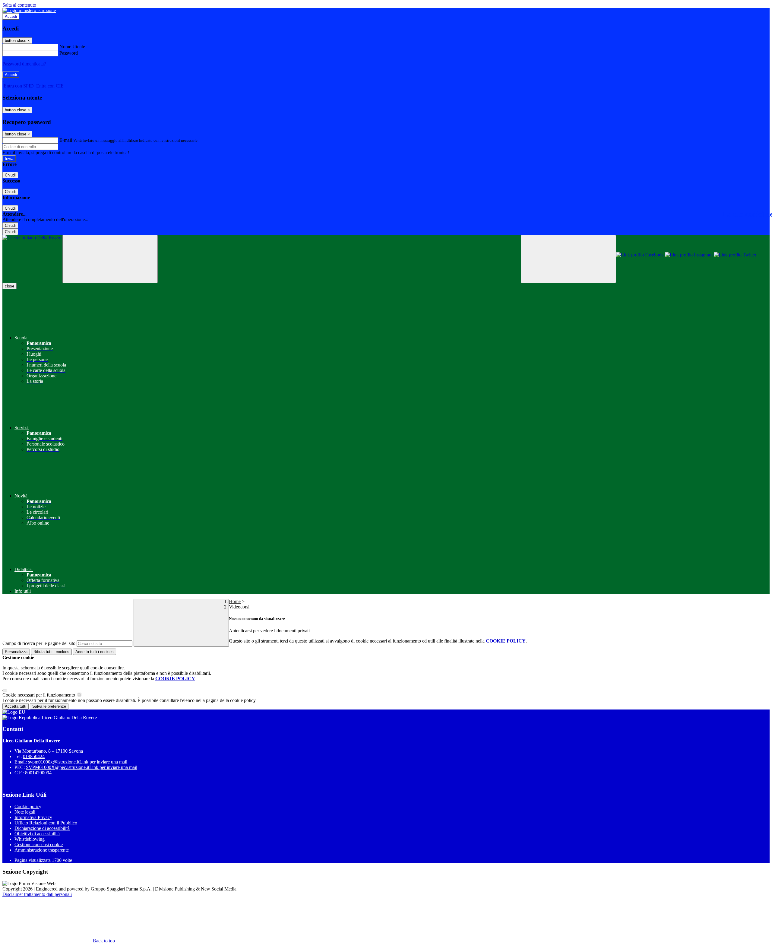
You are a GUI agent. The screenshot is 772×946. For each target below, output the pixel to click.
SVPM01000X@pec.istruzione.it (81, 767)
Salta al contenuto (19, 5)
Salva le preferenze (49, 706)
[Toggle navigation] (110, 259)
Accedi (11, 16)
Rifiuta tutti (51, 651)
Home (235, 601)
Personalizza (16, 651)
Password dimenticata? (24, 63)
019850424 (34, 756)
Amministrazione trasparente (41, 849)
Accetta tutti (94, 651)
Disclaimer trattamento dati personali (37, 894)
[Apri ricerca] (568, 259)
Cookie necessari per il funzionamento (39, 694)
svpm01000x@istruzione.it (77, 761)
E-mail (65, 140)
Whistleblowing (29, 839)
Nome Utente (72, 46)
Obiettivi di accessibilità (37, 833)
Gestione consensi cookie (38, 844)
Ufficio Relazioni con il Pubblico (45, 822)
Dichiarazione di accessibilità (42, 828)
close (9, 286)
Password (68, 53)
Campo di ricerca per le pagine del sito (38, 643)
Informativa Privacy (33, 817)
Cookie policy (27, 806)
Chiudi (10, 175)
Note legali (24, 811)
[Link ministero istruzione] (29, 10)
